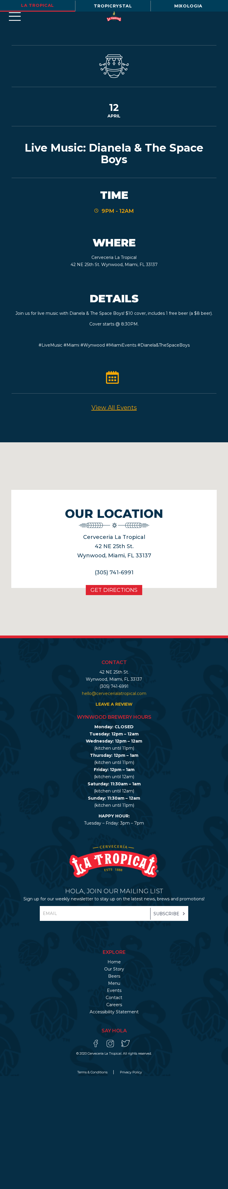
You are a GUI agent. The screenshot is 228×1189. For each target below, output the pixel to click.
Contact (114, 997)
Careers (114, 1004)
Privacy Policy (131, 1072)
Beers (114, 976)
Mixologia (188, 6)
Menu (114, 983)
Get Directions (114, 590)
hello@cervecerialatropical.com (114, 693)
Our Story (114, 969)
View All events (114, 407)
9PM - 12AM (118, 211)
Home (114, 962)
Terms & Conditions (92, 1072)
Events (114, 990)
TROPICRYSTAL (113, 6)
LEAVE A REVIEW (114, 704)
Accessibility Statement (114, 1012)
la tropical (37, 5)
